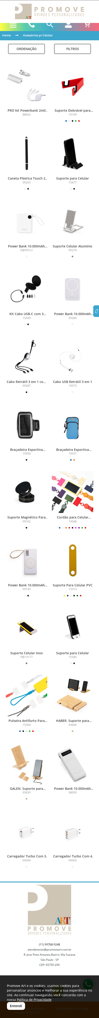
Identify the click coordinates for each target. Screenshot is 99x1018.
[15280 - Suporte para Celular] (72, 628)
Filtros (72, 49)
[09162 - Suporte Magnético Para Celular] (26, 492)
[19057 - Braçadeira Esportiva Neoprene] (72, 424)
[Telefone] (31, 24)
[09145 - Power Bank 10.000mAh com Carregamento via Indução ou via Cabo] (26, 560)
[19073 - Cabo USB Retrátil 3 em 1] (72, 356)
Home (6, 35)
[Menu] (13, 25)
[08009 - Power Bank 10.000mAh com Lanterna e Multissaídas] (72, 763)
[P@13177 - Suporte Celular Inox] (26, 628)
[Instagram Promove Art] (96, 312)
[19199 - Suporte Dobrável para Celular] (72, 85)
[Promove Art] (49, 11)
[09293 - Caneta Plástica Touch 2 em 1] (26, 153)
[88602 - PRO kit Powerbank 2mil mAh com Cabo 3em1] (26, 85)
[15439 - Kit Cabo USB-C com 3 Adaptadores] (26, 289)
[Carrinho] (87, 24)
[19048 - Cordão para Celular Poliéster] (72, 492)
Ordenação (27, 49)
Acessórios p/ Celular (38, 35)
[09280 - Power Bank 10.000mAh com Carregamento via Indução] (72, 289)
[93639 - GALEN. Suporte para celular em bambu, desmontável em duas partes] (26, 763)
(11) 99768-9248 (49, 944)
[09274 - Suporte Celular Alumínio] (72, 221)
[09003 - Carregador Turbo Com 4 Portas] (72, 831)
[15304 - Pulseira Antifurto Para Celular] (26, 695)
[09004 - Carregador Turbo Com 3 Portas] (26, 831)
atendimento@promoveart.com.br (49, 950)
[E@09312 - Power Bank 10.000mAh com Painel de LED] (26, 221)
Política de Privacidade (34, 999)
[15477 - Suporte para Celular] (72, 153)
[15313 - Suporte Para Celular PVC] (72, 560)
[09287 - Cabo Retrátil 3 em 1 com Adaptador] (26, 356)
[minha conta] (68, 24)
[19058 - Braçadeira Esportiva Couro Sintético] (26, 424)
